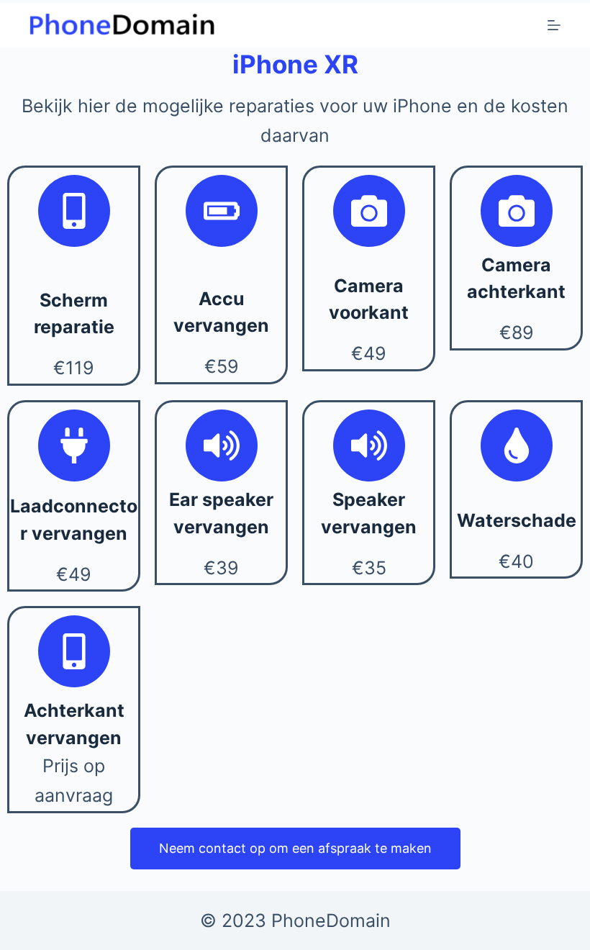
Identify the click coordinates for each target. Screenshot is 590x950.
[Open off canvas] (554, 25)
